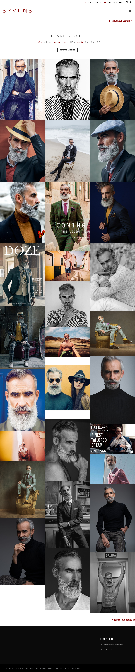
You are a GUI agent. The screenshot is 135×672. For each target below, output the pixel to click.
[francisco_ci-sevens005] (67, 266)
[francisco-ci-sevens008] (22, 212)
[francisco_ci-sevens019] (112, 277)
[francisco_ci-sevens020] (112, 469)
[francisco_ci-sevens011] (67, 151)
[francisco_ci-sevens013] (112, 582)
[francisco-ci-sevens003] (112, 151)
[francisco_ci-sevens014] (67, 579)
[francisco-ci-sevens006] (67, 89)
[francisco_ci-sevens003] (22, 489)
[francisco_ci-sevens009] (22, 274)
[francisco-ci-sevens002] (22, 151)
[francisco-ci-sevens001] (112, 89)
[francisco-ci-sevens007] (112, 212)
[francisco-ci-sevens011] (112, 518)
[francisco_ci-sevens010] (22, 446)
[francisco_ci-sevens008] (67, 216)
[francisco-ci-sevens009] (112, 390)
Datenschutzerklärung (113, 644)
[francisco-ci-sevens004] (22, 400)
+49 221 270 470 (94, 2)
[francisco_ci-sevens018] (67, 304)
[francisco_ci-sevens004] (112, 333)
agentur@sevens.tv (115, 2)
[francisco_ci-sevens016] (67, 514)
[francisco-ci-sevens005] (22, 89)
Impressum (108, 649)
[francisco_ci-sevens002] (112, 439)
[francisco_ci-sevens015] (67, 450)
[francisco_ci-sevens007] (22, 337)
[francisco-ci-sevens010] (22, 551)
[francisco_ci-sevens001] (67, 342)
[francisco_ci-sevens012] (67, 388)
